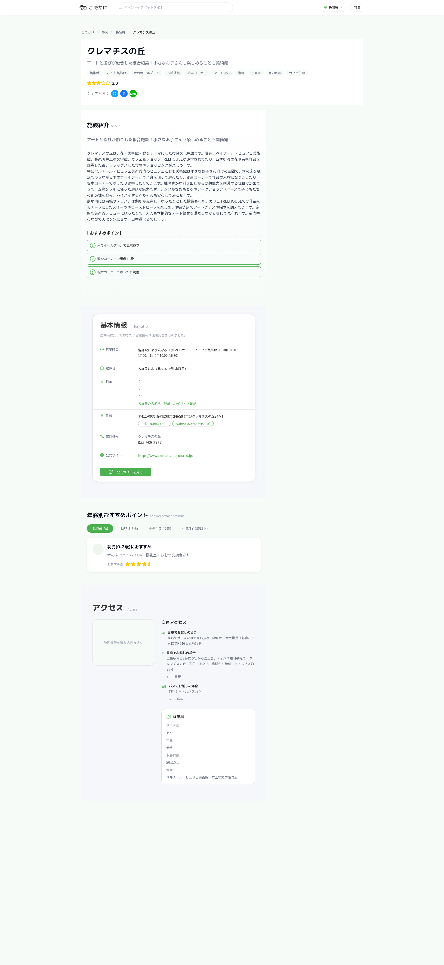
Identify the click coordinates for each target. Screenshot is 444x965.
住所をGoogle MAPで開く (190, 423)
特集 (357, 7)
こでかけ (87, 32)
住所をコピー (157, 423)
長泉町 (120, 32)
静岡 (105, 32)
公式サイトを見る (130, 472)
